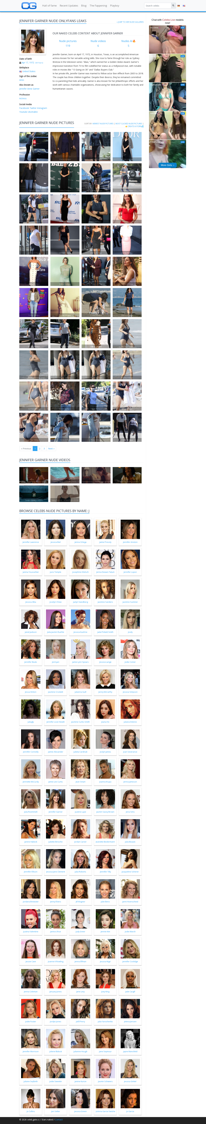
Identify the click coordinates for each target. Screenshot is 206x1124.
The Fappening (98, 5)
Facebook (24, 108)
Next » (51, 448)
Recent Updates (69, 5)
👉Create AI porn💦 (134, 126)
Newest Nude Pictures (103, 123)
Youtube (23, 111)
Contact (59, 1119)
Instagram (41, 108)
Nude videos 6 (98, 43)
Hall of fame (49, 5)
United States (28, 71)
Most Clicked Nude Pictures (129, 123)
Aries (21, 79)
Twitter (32, 108)
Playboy (114, 5)
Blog (84, 5)
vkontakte (32, 111)
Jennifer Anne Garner (29, 88)
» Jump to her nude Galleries (130, 22)
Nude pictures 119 (68, 43)
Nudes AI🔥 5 (128, 43)
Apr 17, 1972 (28, 62)
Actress (23, 98)
